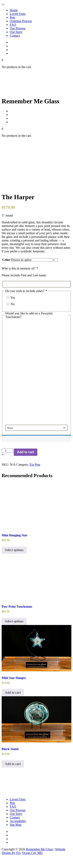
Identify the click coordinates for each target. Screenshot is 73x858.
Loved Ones (18, 14)
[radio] (36, 381)
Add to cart (25, 452)
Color (6, 259)
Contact (15, 35)
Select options (14, 550)
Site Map (15, 824)
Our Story (16, 32)
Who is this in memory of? (20, 268)
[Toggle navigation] (3, 4)
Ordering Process (21, 21)
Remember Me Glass (39, 849)
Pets (12, 17)
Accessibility (18, 821)
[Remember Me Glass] (28, 93)
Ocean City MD (32, 853)
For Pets (35, 464)
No (13, 304)
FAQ (13, 24)
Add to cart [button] (13, 692)
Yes (12, 297)
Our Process (17, 28)
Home (14, 10)
